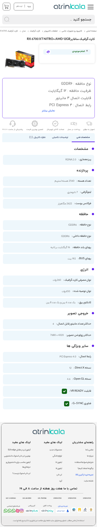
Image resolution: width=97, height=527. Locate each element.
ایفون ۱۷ (58, 462)
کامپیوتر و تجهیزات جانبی (72, 31)
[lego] (69, 6)
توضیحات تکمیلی (60, 137)
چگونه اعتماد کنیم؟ (85, 468)
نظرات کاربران (38, 137)
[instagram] (21, 512)
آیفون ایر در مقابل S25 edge (19, 450)
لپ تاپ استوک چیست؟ (21, 473)
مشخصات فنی (83, 137)
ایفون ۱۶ (59, 468)
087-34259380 (11, 498)
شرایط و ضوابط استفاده (84, 462)
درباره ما (90, 456)
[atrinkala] (13, 512)
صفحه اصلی (91, 31)
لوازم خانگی (57, 456)
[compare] (48, 52)
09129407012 (57, 498)
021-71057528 (42, 498)
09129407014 (87, 498)
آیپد (60, 481)
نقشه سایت (88, 481)
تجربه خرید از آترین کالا (84, 475)
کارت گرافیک (35, 31)
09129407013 (72, 498)
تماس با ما (89, 450)
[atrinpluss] (32, 512)
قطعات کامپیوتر (51, 31)
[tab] (83, 137)
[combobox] (48, 19)
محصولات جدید (55, 450)
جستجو (52, 6)
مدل (24, 31)
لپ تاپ (59, 475)
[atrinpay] (47, 512)
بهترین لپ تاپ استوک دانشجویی (17, 456)
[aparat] (17, 512)
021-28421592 (27, 498)
